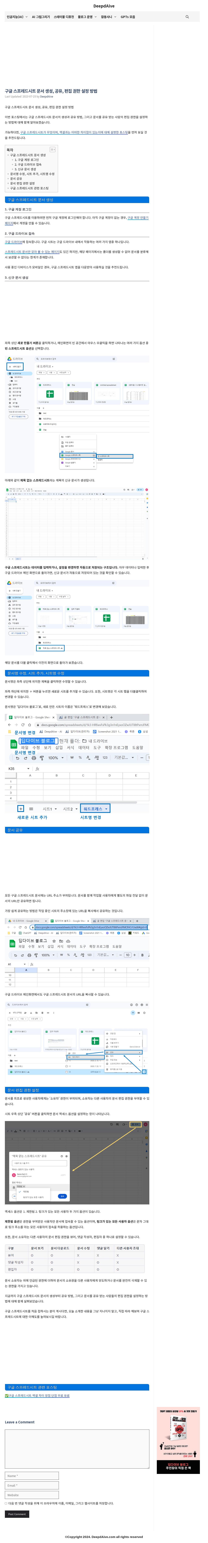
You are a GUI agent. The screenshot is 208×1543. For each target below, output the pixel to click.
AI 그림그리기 (41, 16)
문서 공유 (16, 178)
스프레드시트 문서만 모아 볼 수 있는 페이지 (32, 252)
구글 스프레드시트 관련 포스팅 (29, 188)
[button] (187, 16)
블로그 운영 (85, 16)
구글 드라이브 (13, 242)
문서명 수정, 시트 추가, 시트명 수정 (32, 174)
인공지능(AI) (15, 16)
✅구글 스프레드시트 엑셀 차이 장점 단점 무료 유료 (37, 1395)
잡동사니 (106, 16)
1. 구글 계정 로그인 (27, 160)
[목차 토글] (51, 149)
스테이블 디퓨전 (64, 16)
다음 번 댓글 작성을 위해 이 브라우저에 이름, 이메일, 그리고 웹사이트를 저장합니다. (61, 1503)
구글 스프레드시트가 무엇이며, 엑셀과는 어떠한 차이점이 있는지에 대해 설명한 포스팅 (74, 132)
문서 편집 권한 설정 (22, 183)
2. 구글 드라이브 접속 (28, 164)
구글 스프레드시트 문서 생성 (28, 155)
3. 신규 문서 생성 (25, 169)
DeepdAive (104, 6)
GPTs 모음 (128, 16)
